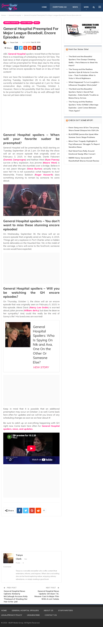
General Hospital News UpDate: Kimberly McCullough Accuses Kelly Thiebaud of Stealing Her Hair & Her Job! (16, 596)
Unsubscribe (33, 615)
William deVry (31, 310)
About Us (48, 610)
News (75, 7)
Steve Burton (34, 168)
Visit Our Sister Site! (78, 49)
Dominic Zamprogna (14, 159)
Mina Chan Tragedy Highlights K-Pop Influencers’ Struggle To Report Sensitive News (84, 144)
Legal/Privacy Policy (11, 615)
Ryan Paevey (52, 159)
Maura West (50, 162)
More (86, 7)
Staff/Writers (65, 610)
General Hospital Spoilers (25, 610)
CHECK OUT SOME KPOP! (80, 120)
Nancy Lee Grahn (39, 307)
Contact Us (51, 615)
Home (44, 7)
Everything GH (60, 7)
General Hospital (11, 23)
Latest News (26, 23)
